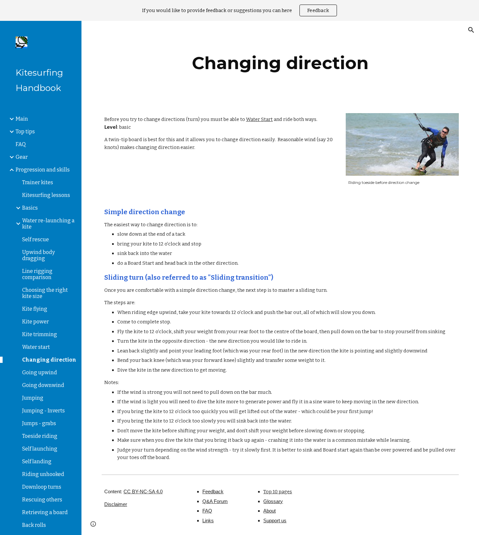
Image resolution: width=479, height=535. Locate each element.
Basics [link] (30, 208)
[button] (471, 30)
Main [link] (22, 119)
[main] (280, 63)
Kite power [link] (35, 322)
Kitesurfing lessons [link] (46, 195)
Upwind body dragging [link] (38, 255)
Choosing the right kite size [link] (45, 293)
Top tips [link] (25, 131)
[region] (239, 10)
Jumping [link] (32, 398)
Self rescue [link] (35, 239)
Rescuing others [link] (42, 500)
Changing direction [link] (49, 360)
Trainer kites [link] (37, 182)
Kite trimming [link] (39, 334)
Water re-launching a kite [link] (48, 223)
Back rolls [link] (34, 525)
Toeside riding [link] (39, 436)
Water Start (259, 119)
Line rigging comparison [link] (37, 274)
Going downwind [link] (43, 385)
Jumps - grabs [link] (39, 423)
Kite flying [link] (34, 309)
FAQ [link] (21, 144)
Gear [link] (22, 157)
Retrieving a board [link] (45, 512)
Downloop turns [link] (41, 487)
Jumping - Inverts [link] (43, 411)
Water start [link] (36, 347)
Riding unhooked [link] (43, 474)
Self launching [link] (39, 449)
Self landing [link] (36, 461)
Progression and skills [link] (43, 170)
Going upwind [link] (39, 372)
